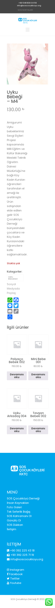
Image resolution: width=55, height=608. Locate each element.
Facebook (15, 574)
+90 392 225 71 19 (22, 555)
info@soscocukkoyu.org (29, 5)
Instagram (16, 570)
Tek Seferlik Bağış (18, 512)
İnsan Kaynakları (18, 503)
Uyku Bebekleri (13, 277)
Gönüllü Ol (14, 520)
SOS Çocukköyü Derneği (23, 498)
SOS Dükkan (15, 525)
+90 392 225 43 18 (22, 550)
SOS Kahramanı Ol (19, 516)
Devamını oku (17, 375)
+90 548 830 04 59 (27, 2)
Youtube (15, 583)
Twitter (14, 578)
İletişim (11, 529)
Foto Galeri (14, 507)
